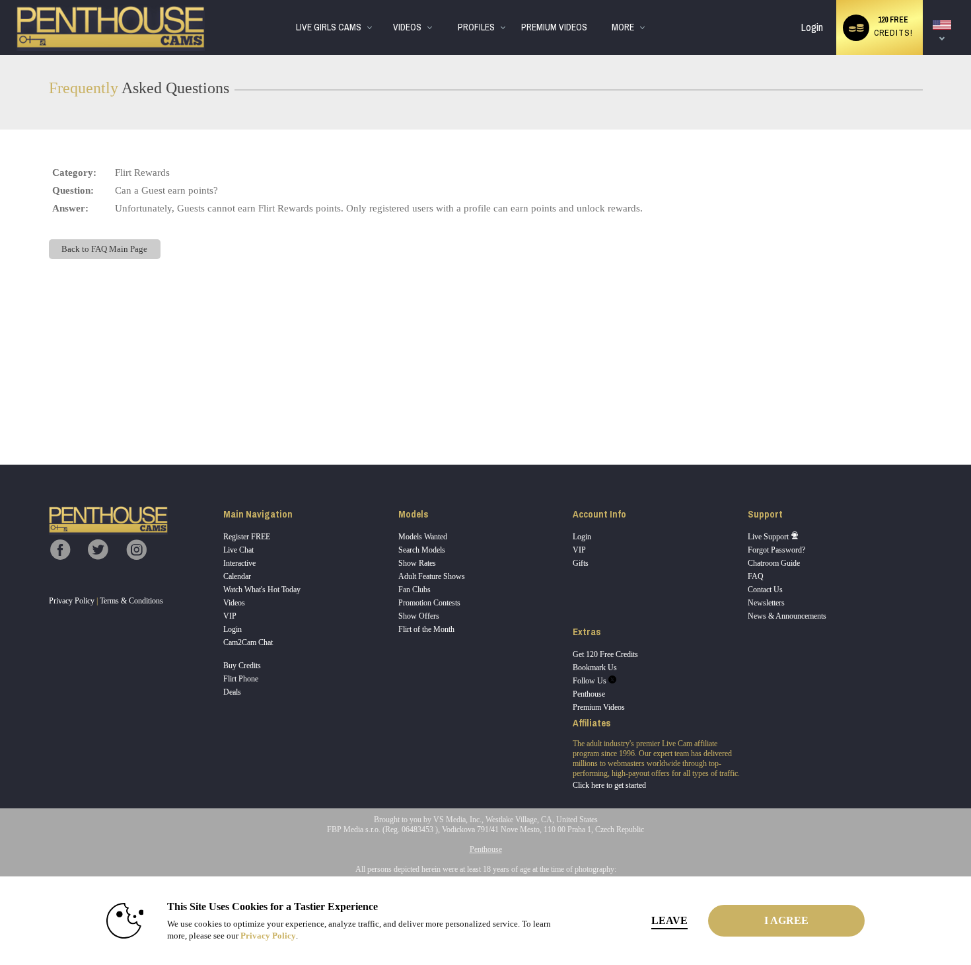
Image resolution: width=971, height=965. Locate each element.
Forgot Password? (776, 550)
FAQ (756, 576)
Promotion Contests (429, 602)
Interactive (239, 563)
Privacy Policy (71, 600)
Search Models (421, 550)
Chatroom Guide (774, 563)
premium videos (554, 27)
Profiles (476, 27)
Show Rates (417, 563)
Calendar (237, 576)
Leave (669, 920)
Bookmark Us (595, 667)
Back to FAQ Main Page (104, 249)
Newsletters (766, 602)
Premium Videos (599, 707)
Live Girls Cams (328, 27)
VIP (229, 616)
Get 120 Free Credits (605, 654)
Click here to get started (609, 785)
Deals (232, 692)
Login (812, 27)
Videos (407, 27)
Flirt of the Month (426, 629)
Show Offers (418, 616)
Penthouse (589, 694)
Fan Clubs (414, 589)
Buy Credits (242, 665)
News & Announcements (787, 616)
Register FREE (246, 536)
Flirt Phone (240, 678)
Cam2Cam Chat (248, 642)
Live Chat (238, 550)
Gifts (581, 563)
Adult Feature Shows (431, 576)
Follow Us (590, 680)
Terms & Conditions (131, 600)
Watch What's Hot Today (262, 589)
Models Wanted (422, 536)
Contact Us (765, 589)
